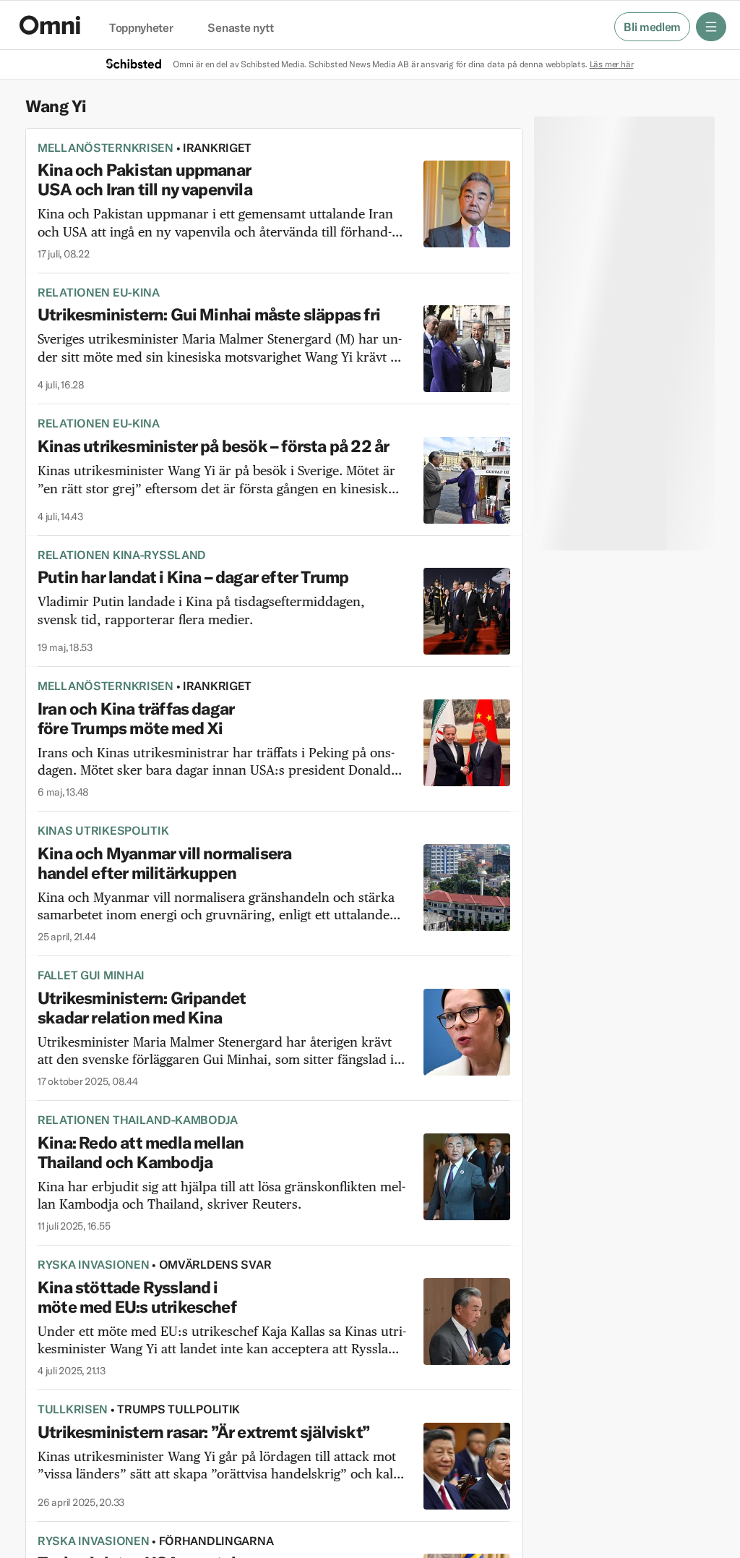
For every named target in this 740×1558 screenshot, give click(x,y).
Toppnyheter (141, 28)
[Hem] (50, 25)
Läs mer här (612, 64)
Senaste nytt (240, 28)
